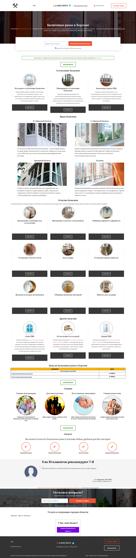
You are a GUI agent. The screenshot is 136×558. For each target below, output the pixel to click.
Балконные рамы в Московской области (68, 488)
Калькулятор (100, 5)
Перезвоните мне (80, 6)
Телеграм (99, 58)
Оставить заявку (118, 6)
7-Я (12, 542)
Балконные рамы (49, 488)
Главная (39, 488)
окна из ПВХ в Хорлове (34, 340)
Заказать (30, 107)
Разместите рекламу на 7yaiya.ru (68, 529)
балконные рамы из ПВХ (25, 29)
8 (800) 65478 (61, 5)
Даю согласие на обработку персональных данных (69, 48)
